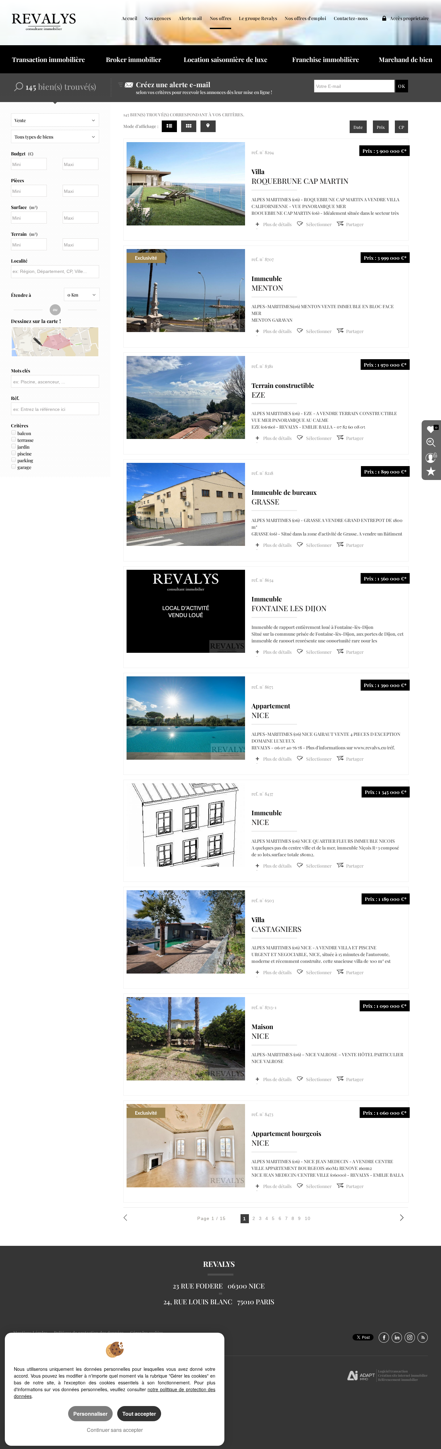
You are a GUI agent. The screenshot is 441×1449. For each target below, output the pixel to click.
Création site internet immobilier (403, 1375)
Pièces (17, 180)
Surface (24, 207)
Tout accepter (139, 1413)
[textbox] (54, 271)
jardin (23, 447)
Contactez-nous (351, 18)
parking (25, 460)
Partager (355, 224)
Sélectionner (319, 224)
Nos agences (158, 18)
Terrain (24, 234)
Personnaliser (90, 1413)
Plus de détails (277, 224)
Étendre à (21, 295)
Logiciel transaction (393, 1371)
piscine (24, 454)
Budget (18, 154)
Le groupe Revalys (258, 18)
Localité (19, 261)
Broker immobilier (133, 59)
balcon (24, 433)
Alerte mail (190, 18)
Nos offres (220, 18)
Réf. (15, 398)
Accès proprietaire (409, 18)
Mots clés (20, 371)
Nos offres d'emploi (305, 18)
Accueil (129, 18)
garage (24, 467)
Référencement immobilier (398, 1379)
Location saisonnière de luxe (225, 59)
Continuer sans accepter (115, 1429)
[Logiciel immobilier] (361, 1375)
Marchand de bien (405, 59)
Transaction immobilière (48, 59)
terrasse (25, 440)
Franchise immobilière (325, 59)
